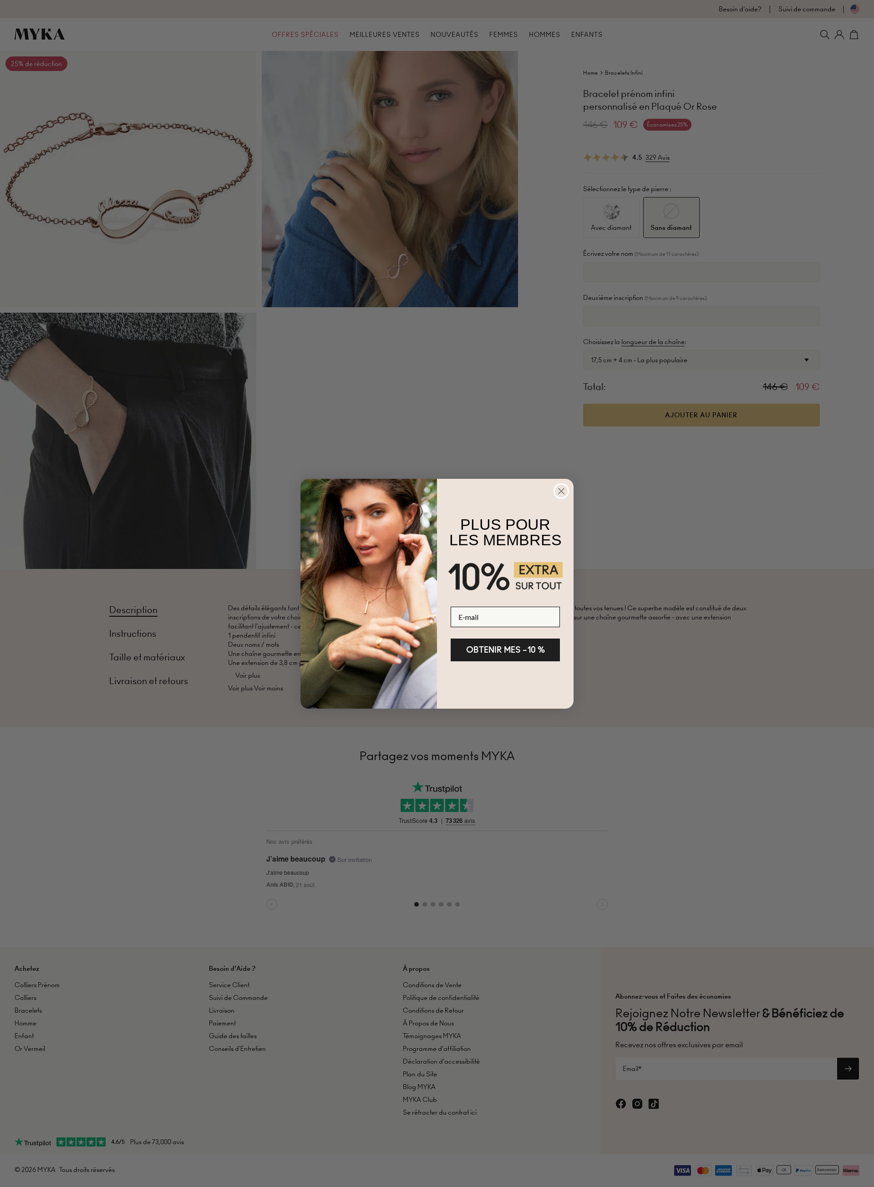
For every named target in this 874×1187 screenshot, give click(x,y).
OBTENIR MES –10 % (505, 649)
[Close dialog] (561, 491)
